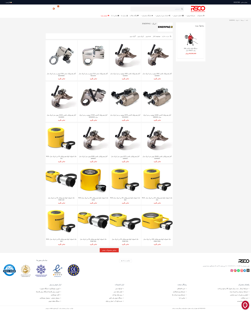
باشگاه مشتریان (146, 15)
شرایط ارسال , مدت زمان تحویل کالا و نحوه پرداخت (233, 288)
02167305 (240, 2)
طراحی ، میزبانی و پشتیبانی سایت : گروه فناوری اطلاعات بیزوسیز (59, 308)
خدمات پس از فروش (162, 15)
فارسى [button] (8, 2)
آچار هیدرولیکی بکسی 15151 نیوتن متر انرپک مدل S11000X (61, 116)
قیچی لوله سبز (118, 291)
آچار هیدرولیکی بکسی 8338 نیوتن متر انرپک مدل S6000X (93, 157)
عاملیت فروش (177, 15)
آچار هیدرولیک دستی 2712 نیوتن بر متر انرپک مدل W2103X (93, 74)
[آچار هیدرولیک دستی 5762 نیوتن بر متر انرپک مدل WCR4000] (61, 56)
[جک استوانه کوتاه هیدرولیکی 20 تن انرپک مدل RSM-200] (125, 221)
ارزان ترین (141, 36)
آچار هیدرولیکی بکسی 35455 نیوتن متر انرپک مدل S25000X (157, 157)
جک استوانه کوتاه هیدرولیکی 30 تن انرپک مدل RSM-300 (93, 240)
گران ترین (133, 36)
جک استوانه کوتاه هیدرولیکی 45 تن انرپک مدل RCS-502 (61, 240)
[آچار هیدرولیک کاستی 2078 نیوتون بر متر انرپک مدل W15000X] (125, 97)
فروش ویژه (104, 15)
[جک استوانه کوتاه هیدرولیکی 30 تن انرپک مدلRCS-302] (125, 180)
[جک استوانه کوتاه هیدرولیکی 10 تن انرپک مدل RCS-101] (61, 139)
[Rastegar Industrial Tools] (195, 9)
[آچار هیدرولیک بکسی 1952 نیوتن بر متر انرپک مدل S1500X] (157, 56)
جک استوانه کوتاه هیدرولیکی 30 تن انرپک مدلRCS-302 (125, 199)
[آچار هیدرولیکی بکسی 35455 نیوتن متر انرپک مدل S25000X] (157, 139)
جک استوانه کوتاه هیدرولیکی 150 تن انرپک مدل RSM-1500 (157, 240)
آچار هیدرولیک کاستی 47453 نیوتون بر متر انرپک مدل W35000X (93, 116)
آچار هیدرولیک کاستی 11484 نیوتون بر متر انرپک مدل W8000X (157, 116)
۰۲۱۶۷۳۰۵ (239, 266)
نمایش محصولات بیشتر (109, 250)
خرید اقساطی (181, 288)
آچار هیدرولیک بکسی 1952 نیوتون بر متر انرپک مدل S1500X (125, 74)
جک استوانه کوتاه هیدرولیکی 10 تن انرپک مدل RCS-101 (61, 157)
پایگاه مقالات (133, 15)
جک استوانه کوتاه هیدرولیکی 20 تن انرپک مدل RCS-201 (157, 199)
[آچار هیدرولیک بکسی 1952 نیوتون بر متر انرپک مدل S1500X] (125, 56)
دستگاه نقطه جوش (54, 301)
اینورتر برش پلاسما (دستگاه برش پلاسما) (48, 291)
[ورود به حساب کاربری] (48, 9)
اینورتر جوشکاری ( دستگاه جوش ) (50, 288)
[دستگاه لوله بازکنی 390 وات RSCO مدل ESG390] (190, 39)
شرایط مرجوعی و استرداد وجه (239, 291)
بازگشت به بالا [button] (126, 260)
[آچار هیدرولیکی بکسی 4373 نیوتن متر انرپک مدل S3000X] (125, 139)
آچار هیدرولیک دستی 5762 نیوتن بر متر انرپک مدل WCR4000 (61, 74)
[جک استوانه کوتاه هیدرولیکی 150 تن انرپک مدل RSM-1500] (157, 221)
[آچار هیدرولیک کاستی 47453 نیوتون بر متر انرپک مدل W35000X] (93, 97)
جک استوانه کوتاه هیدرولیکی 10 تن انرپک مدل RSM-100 (61, 199)
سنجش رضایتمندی (242, 301)
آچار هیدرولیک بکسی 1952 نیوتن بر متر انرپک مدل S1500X (157, 74)
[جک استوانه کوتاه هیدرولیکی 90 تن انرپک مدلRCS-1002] (93, 180)
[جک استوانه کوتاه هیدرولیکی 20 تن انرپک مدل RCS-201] (157, 180)
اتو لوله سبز (118, 288)
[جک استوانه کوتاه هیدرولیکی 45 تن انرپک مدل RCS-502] (61, 221)
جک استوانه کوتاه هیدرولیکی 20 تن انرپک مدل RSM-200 (125, 240)
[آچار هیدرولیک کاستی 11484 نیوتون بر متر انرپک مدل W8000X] (157, 97)
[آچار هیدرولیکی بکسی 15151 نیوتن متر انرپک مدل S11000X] (61, 97)
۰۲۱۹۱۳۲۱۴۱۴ (231, 266)
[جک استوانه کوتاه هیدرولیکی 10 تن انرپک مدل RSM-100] (61, 180)
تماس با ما (114, 15)
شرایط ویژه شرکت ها (178, 295)
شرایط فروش (191, 15)
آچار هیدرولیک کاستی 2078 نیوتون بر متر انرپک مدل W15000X (125, 116)
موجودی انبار (156, 36)
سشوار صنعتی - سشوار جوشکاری (50, 298)
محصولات (200, 15)
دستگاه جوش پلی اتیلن (115, 298)
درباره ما (123, 15)
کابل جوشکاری (55, 295)
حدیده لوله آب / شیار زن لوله (114, 301)
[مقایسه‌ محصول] (53, 9)
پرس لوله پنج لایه (117, 295)
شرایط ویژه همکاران (179, 291)
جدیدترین (148, 36)
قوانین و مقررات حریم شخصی (239, 295)
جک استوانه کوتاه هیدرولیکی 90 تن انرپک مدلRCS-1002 (93, 199)
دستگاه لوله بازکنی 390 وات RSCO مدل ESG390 (190, 50)
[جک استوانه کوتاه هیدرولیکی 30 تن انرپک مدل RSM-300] (93, 221)
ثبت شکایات (244, 298)
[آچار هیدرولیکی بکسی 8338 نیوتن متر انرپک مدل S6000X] (93, 139)
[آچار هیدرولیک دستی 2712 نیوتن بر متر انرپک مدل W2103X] (93, 56)
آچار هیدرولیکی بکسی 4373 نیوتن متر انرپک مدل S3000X (125, 157)
